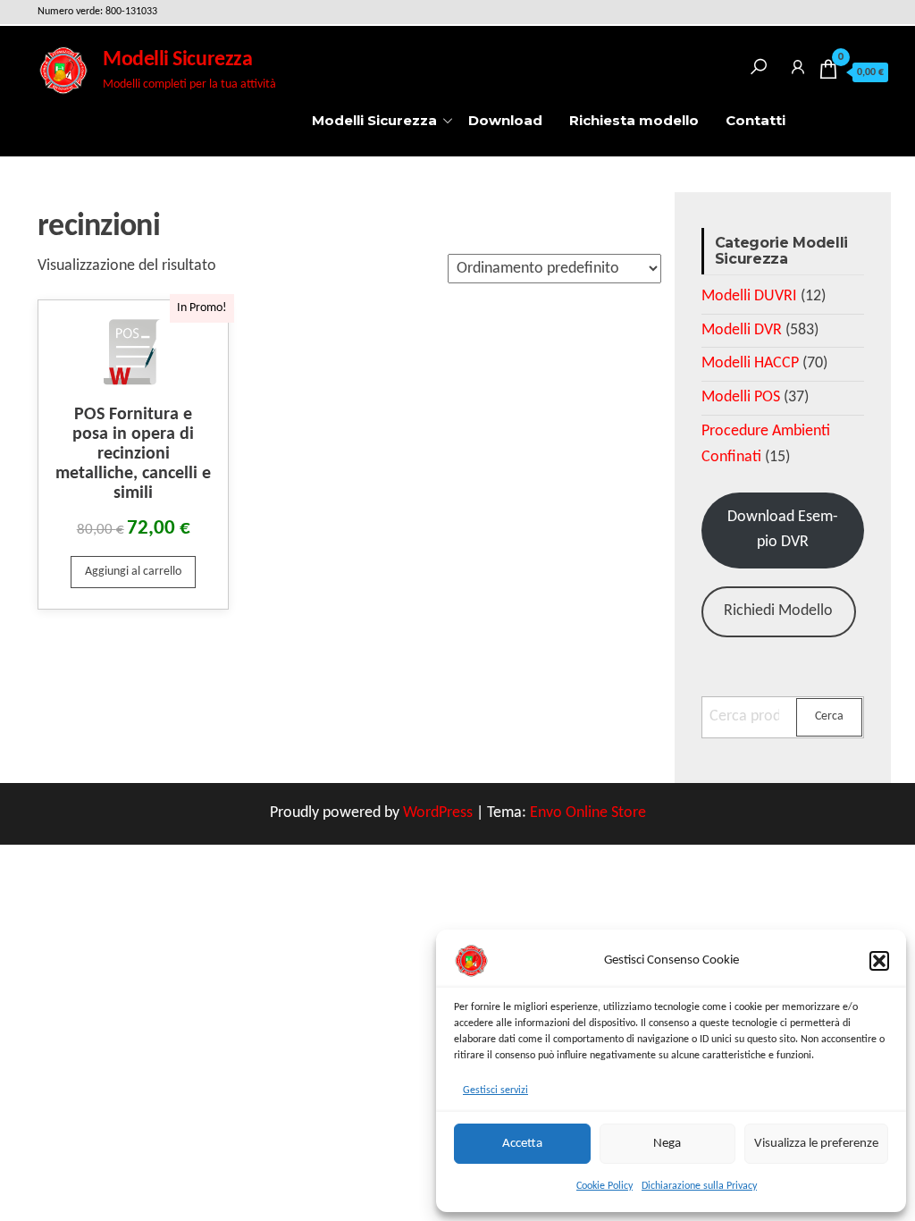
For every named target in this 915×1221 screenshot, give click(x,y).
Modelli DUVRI (749, 296)
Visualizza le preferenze (816, 1143)
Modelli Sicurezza (177, 60)
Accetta (522, 1143)
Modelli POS (740, 397)
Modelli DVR (741, 330)
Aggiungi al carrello (133, 571)
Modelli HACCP (750, 363)
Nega (667, 1143)
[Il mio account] (798, 63)
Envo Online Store (588, 812)
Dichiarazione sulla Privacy (699, 1186)
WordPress (438, 812)
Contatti (755, 120)
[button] (879, 961)
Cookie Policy (604, 1186)
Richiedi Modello (778, 610)
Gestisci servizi (495, 1090)
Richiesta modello (634, 120)
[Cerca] (758, 63)
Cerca (829, 716)
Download (505, 120)
